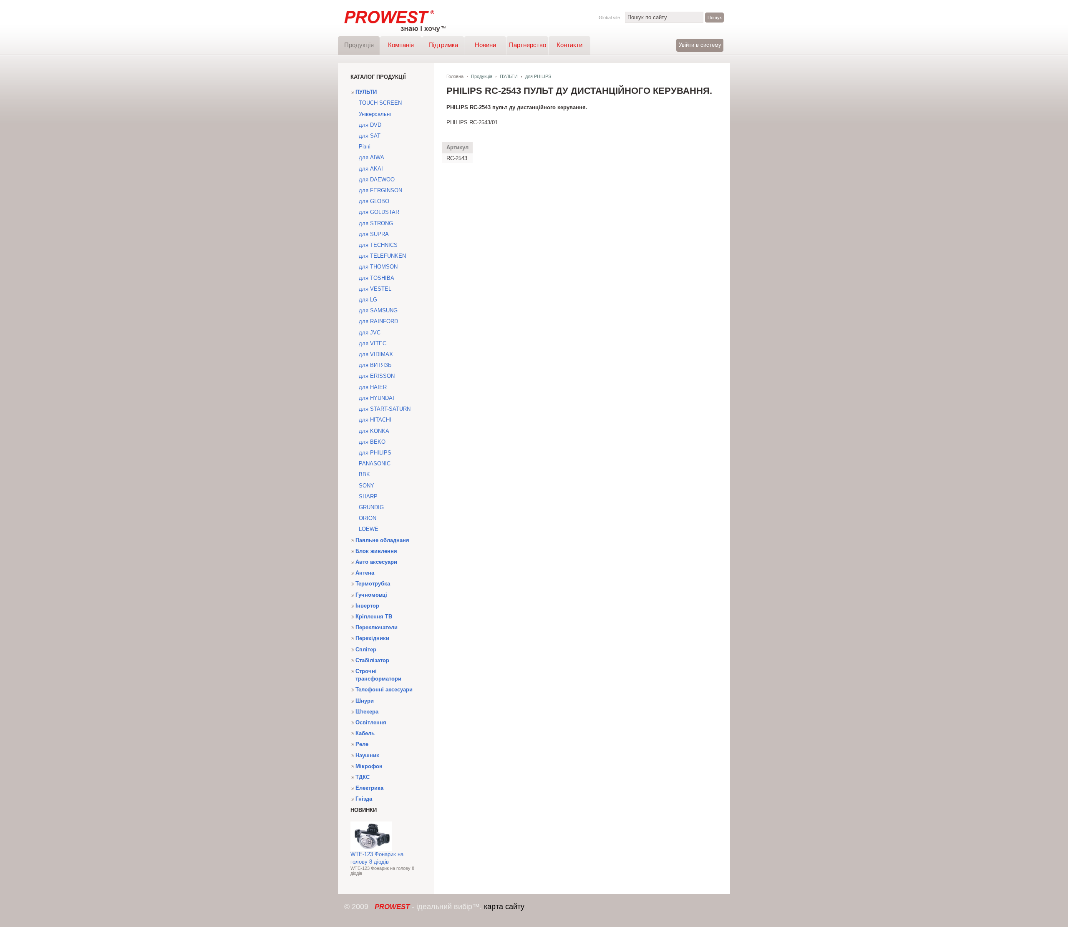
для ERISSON (377, 376)
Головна (454, 76)
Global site (609, 17)
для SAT (369, 136)
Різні (364, 146)
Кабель (365, 733)
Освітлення (370, 722)
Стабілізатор (372, 660)
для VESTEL (375, 289)
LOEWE (368, 529)
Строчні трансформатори (378, 675)
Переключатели (376, 627)
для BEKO (372, 442)
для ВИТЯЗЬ (375, 365)
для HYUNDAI (376, 398)
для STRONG (376, 223)
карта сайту (504, 906)
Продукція (359, 44)
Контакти (569, 44)
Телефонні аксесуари (384, 689)
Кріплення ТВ (373, 616)
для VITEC (372, 343)
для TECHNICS (378, 245)
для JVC (369, 332)
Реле (361, 744)
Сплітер (365, 649)
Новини (485, 44)
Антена (364, 573)
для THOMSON (378, 267)
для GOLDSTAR (379, 212)
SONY (366, 485)
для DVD (370, 125)
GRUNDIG (371, 507)
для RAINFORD (378, 321)
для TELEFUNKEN (382, 256)
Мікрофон (369, 766)
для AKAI (371, 169)
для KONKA (374, 431)
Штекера (366, 711)
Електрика (369, 788)
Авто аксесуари (376, 562)
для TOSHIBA (376, 278)
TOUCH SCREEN (380, 103)
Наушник (367, 755)
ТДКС (362, 777)
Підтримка (443, 44)
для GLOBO (374, 201)
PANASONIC (374, 463)
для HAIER (373, 387)
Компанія (401, 44)
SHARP (368, 496)
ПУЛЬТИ (366, 92)
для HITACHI (375, 420)
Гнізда (363, 799)
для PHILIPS (375, 453)
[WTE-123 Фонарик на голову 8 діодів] (371, 849)
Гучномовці (371, 595)
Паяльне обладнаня (382, 540)
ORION (367, 518)
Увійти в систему (700, 45)
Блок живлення (376, 551)
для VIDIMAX (376, 354)
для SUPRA (374, 234)
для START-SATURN (385, 409)
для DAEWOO (377, 179)
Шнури (364, 701)
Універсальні (375, 114)
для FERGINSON (380, 190)
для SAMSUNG (378, 310)
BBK (364, 474)
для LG (368, 299)
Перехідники (372, 638)
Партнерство (527, 44)
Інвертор (367, 606)
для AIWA (371, 157)
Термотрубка (372, 583)
